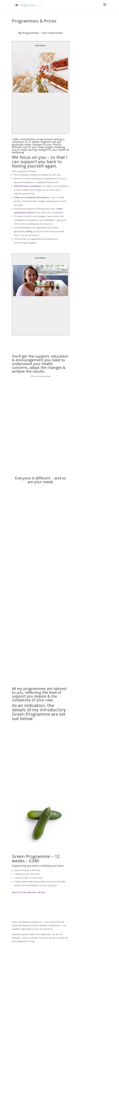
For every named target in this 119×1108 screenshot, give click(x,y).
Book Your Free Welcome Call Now (28, 892)
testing (29, 231)
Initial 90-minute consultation (27, 186)
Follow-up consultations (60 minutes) (31, 197)
